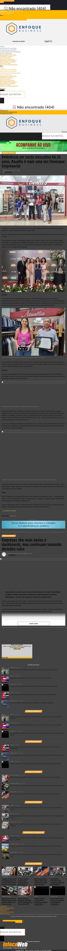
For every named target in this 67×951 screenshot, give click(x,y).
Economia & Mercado (8, 48)
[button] (33, 15)
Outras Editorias (6, 53)
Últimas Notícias (4, 14)
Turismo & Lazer (5, 63)
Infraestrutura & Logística (8, 60)
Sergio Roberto (8, 172)
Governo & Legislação (7, 59)
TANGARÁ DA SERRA (33, 41)
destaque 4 (13, 516)
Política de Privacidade (6, 12)
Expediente (3, 11)
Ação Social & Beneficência (9, 65)
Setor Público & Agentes (8, 62)
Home (2, 46)
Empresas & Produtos (8, 50)
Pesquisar (2, 90)
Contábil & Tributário (6, 56)
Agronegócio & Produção (8, 55)
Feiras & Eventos (5, 58)
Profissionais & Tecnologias (10, 52)
